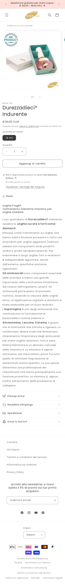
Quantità (7, 145)
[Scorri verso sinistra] (25, 97)
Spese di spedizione (29, 126)
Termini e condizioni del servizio (27, 457)
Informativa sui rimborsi (21, 464)
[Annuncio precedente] (6, 4)
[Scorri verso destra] (40, 97)
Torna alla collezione (20, 26)
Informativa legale (52, 578)
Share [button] (9, 196)
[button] (6, 15)
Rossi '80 (30, 558)
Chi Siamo (13, 449)
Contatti (12, 442)
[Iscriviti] (54, 500)
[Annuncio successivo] (58, 4)
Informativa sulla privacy (34, 567)
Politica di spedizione (17, 578)
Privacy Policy (15, 472)
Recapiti (35, 578)
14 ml (9, 137)
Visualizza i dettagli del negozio (25, 187)
